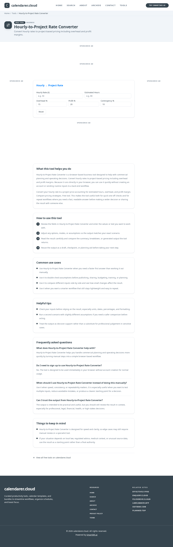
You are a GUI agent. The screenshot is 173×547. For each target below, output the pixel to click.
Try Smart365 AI (157, 5)
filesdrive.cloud (141, 499)
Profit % (72, 101)
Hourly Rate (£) (43, 92)
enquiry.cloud (140, 495)
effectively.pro (140, 492)
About (83, 5)
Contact (110, 5)
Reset (41, 111)
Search (71, 5)
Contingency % (107, 101)
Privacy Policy (96, 514)
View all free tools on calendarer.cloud (53, 457)
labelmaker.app (140, 503)
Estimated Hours (92, 92)
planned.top (139, 511)
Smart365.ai (92, 535)
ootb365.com (139, 507)
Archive (96, 5)
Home (59, 5)
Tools (123, 5)
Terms (92, 518)
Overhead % (41, 101)
